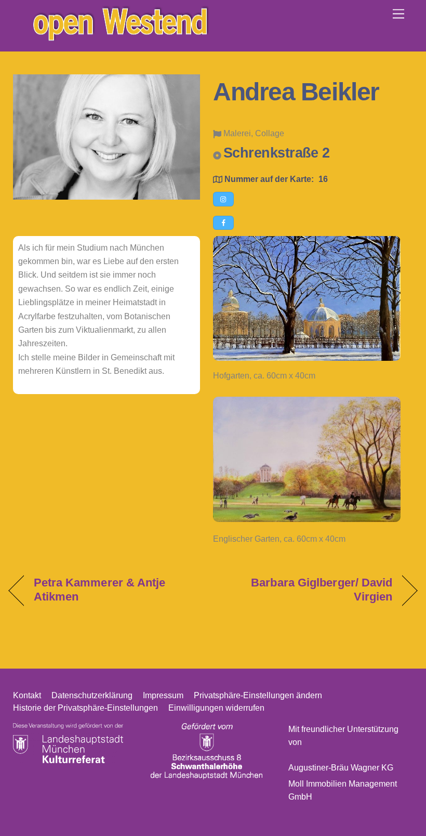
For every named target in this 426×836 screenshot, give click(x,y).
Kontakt (27, 695)
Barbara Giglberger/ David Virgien (308, 589)
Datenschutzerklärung (91, 695)
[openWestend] (119, 38)
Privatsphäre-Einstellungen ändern (258, 695)
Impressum (163, 695)
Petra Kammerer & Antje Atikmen (100, 589)
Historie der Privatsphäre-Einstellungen (85, 707)
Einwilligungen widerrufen (216, 707)
